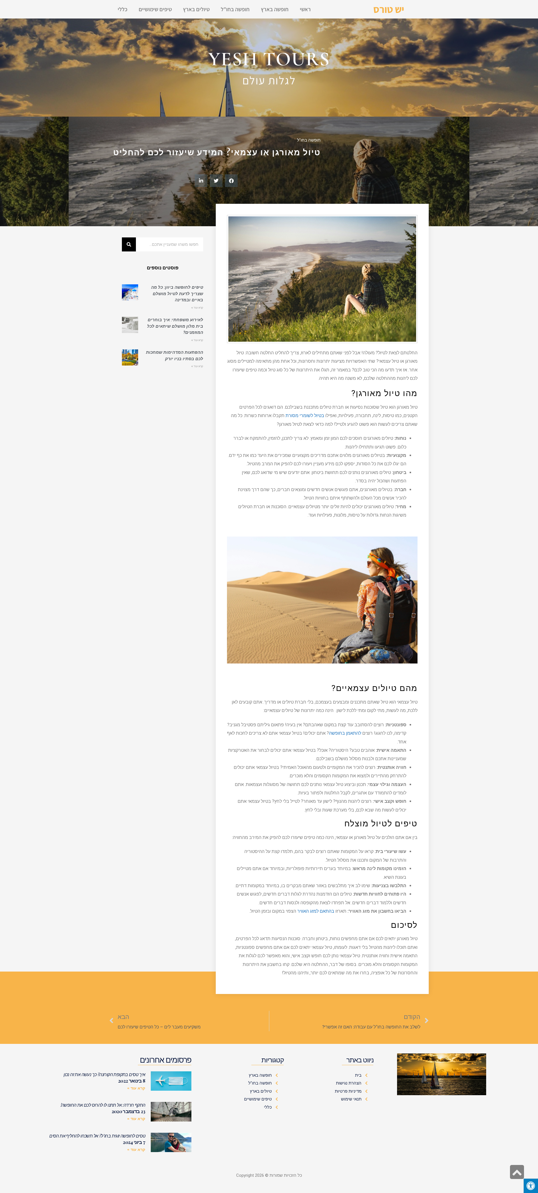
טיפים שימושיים (155, 9)
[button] (231, 180)
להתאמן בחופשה (345, 733)
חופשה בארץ (275, 9)
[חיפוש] (129, 244)
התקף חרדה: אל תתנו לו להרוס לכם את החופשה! (103, 1105)
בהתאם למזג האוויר (315, 911)
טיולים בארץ (196, 9)
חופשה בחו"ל (235, 9)
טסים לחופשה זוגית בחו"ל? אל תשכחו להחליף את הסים (97, 1136)
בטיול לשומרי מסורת (305, 415)
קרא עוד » (197, 307)
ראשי (305, 9)
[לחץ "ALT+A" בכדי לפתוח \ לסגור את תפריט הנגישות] (530, 1185)
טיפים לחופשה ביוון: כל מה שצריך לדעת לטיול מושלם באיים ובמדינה (177, 293)
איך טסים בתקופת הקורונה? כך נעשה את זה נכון (104, 1074)
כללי (122, 9)
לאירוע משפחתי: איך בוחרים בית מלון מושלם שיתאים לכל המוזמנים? (175, 326)
